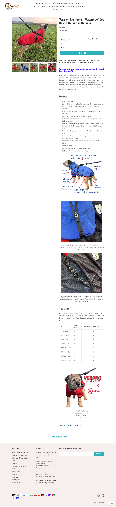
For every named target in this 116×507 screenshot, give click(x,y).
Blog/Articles (16, 482)
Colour (62, 44)
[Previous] (14, 40)
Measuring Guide (93, 39)
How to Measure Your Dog (20, 453)
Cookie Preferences (18, 469)
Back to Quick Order (59, 437)
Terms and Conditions (19, 466)
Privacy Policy (16, 472)
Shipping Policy (17, 474)
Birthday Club (16, 480)
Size (61, 36)
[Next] (54, 40)
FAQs (13, 461)
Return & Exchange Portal (20, 455)
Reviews (14, 463)
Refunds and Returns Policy (20, 458)
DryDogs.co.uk (100, 502)
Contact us (15, 477)
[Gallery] (34, 44)
